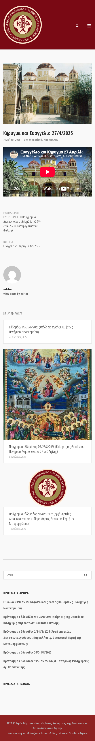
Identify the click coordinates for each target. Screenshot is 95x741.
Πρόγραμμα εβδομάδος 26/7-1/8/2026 (27, 652)
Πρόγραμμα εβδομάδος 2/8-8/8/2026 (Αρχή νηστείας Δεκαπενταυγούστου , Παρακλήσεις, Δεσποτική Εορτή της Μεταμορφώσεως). (42, 637)
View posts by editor (15, 294)
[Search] (86, 575)
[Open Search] (77, 26)
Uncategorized (33, 140)
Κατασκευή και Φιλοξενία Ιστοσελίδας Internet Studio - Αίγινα (47, 733)
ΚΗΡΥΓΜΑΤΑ (51, 140)
